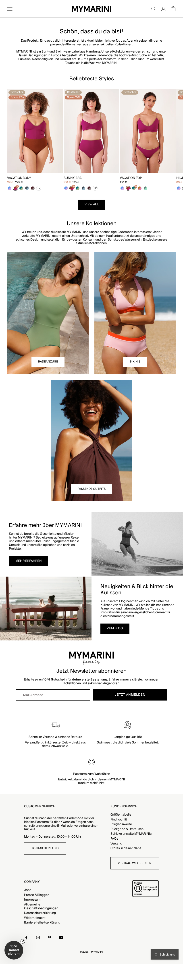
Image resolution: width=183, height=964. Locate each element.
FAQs (114, 838)
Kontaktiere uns (44, 848)
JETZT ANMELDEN (130, 694)
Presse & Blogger (36, 895)
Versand (116, 843)
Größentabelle (120, 814)
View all (92, 204)
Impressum (32, 899)
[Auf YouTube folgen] (61, 937)
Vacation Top (131, 178)
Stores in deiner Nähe (125, 848)
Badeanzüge (48, 361)
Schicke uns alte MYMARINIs (131, 833)
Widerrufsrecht (35, 918)
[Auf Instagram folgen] (38, 937)
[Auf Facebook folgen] (26, 937)
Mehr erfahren (28, 561)
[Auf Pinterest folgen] (49, 937)
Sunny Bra (72, 178)
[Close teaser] (23, 941)
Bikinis (135, 361)
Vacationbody (19, 178)
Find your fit (118, 819)
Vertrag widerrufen (135, 863)
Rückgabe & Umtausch (126, 829)
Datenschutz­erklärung (40, 913)
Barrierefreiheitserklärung (42, 922)
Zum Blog (115, 628)
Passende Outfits (91, 488)
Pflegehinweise (121, 824)
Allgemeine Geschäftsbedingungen (41, 906)
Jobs (27, 890)
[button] (13, 950)
